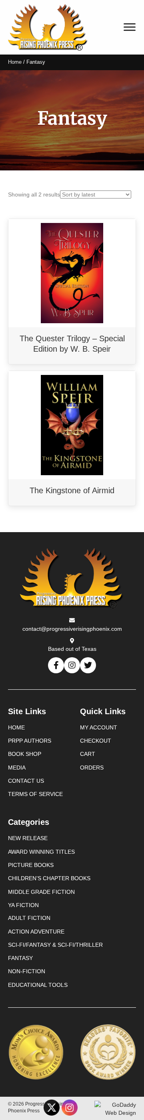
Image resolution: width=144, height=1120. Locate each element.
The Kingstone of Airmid (72, 490)
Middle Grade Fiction (41, 892)
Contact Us (26, 781)
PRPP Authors (29, 740)
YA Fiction (23, 905)
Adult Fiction (29, 918)
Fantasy (20, 958)
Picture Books (31, 865)
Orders (92, 767)
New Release (28, 838)
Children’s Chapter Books (49, 878)
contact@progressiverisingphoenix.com (72, 629)
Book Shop (24, 754)
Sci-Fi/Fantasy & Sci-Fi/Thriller (55, 945)
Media (17, 767)
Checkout (95, 740)
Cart (87, 754)
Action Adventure (36, 931)
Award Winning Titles (41, 852)
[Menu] (129, 27)
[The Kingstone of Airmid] (72, 424)
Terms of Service (35, 794)
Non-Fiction (26, 971)
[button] (56, 665)
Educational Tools (38, 985)
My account (98, 727)
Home (15, 62)
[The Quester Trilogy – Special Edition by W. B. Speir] (72, 272)
